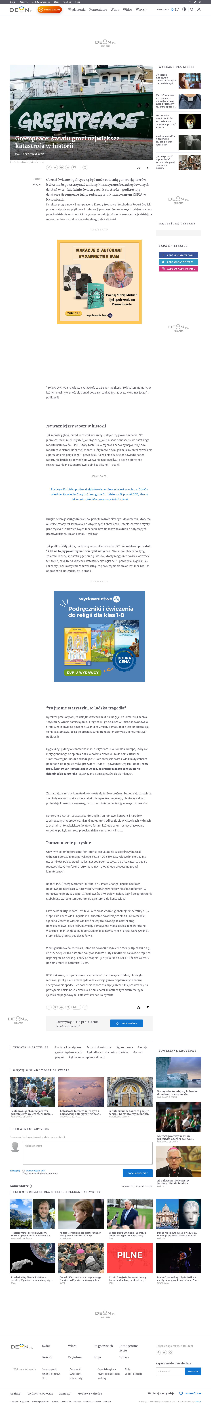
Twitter (194, 2)
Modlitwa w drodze (41, 2)
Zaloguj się (15, 1170)
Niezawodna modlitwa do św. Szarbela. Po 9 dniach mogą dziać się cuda (166, 121)
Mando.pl (65, 1393)
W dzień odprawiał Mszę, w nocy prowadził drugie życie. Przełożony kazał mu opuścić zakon (165, 102)
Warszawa (162, 9)
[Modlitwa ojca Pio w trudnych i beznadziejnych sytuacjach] (190, 142)
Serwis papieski (49, 1369)
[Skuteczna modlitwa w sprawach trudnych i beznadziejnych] (190, 81)
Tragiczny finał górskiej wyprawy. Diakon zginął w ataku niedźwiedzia (30, 1234)
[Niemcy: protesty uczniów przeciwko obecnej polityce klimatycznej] (178, 1117)
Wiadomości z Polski (167, 1097)
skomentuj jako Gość (35, 1170)
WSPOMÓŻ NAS (193, 1393)
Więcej (140, 9)
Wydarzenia (77, 9)
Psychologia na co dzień (108, 1373)
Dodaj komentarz (138, 1173)
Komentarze (98, 9)
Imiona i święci (76, 1378)
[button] (184, 9)
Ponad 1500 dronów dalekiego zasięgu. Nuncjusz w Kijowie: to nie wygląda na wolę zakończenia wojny (81, 1280)
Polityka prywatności (40, 1401)
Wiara (115, 9)
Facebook (189, 2)
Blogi (56, 2)
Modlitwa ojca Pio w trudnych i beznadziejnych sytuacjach (165, 140)
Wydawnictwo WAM (40, 1393)
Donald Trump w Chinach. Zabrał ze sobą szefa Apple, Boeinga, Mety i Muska (127, 1235)
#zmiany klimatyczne (68, 1047)
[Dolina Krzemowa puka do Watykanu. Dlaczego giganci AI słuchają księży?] (178, 1214)
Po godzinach (103, 1346)
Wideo (127, 9)
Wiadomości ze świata (33, 154)
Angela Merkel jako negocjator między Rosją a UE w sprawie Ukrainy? (80, 1234)
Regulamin (24, 1401)
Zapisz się (193, 1371)
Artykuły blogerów (51, 1373)
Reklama (77, 1401)
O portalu (14, 1401)
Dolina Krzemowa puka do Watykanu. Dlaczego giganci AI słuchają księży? (177, 1234)
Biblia (12, 2)
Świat (17, 154)
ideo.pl (198, 1401)
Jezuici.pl (15, 1393)
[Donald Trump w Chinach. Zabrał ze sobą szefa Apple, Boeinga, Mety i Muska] (130, 1214)
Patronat (107, 1401)
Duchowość (75, 1369)
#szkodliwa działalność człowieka (107, 1052)
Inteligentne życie (128, 1348)
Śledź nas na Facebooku (180, 255)
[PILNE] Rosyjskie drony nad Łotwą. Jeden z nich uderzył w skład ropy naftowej (127, 1280)
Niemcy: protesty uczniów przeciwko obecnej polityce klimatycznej (174, 1139)
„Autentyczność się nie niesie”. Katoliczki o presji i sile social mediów (165, 162)
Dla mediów (66, 1401)
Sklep (77, 2)
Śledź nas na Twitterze (180, 262)
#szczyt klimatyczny (99, 1047)
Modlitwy (101, 1378)
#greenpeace (124, 1047)
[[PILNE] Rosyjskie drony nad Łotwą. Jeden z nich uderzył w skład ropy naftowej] (130, 1258)
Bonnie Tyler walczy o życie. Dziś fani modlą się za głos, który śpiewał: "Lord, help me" (178, 1280)
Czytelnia (75, 1357)
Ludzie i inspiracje (133, 1373)
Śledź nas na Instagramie (181, 268)
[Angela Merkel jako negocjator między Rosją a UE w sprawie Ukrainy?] (81, 1214)
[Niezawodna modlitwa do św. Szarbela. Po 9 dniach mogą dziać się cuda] (190, 121)
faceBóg (67, 2)
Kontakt (55, 1401)
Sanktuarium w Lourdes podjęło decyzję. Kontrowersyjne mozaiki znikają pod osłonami (130, 1114)
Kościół (161, 1186)
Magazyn (23, 2)
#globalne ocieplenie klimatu (87, 1057)
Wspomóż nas (129, 1023)
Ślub (44, 1378)
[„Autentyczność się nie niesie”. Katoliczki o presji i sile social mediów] (190, 162)
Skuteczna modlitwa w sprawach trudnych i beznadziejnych (166, 79)
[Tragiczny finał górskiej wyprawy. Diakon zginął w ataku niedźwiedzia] (32, 1214)
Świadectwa (76, 1373)
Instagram (199, 2)
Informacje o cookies (92, 1401)
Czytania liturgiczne (106, 1369)
